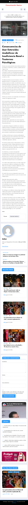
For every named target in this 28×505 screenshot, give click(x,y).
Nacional (5, 472)
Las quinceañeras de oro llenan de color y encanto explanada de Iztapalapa (13, 318)
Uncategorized (10, 40)
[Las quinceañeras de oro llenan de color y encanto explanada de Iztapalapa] (14, 308)
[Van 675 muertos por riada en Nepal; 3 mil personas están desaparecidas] (14, 280)
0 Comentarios (19, 42)
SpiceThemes (14, 502)
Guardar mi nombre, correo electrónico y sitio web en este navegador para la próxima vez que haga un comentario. (13, 392)
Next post (5, 259)
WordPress (15, 501)
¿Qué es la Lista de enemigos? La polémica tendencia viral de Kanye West (14, 255)
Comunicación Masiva (14, 5)
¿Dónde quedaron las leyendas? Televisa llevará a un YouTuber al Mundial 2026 (13, 262)
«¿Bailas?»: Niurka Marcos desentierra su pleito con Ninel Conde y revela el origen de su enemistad (14, 441)
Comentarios (4, 361)
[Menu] (2, 9)
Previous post (5, 252)
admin (6, 288)
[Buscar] (21, 9)
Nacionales (10, 472)
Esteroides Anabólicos (20, 40)
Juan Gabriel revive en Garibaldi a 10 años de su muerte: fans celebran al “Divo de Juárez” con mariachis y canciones (13, 346)
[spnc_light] (24, 9)
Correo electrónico (5, 382)
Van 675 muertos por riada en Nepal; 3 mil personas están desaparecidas (12, 291)
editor (5, 42)
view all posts (5, 246)
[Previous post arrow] (24, 255)
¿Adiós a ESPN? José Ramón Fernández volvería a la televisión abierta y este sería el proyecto (13, 446)
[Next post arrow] (24, 262)
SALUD (4, 40)
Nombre (3, 375)
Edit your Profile (22, 242)
